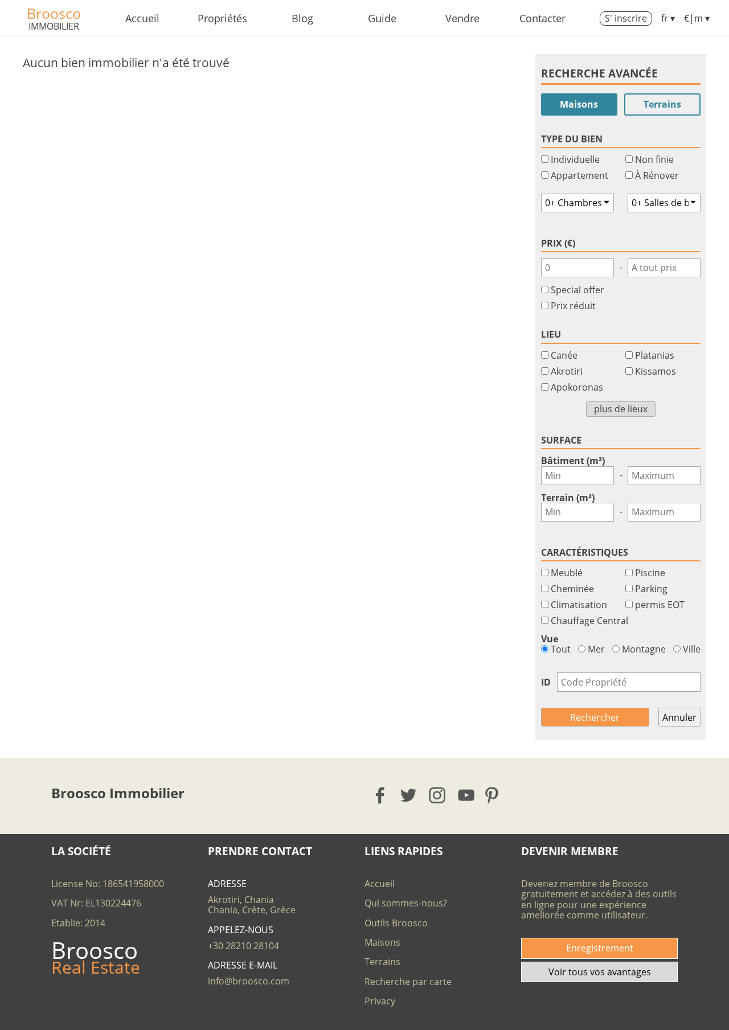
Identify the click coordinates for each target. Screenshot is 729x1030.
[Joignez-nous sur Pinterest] (495, 795)
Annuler (679, 717)
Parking (651, 588)
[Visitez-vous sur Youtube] (467, 795)
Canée (564, 355)
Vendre (462, 18)
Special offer (577, 290)
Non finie (654, 159)
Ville (691, 649)
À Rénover (657, 175)
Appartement (579, 175)
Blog (302, 18)
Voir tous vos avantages (599, 972)
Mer (595, 649)
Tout (559, 649)
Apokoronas (577, 387)
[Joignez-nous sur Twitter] (409, 795)
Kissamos (655, 371)
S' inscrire (626, 18)
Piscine (650, 573)
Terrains (662, 104)
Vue (549, 639)
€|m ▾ (697, 18)
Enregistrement (599, 948)
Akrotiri (567, 371)
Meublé (567, 573)
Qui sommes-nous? (405, 903)
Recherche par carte (408, 981)
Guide (382, 18)
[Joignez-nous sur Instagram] (438, 795)
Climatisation (579, 604)
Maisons (579, 104)
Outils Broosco (396, 923)
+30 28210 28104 (243, 945)
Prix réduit (573, 305)
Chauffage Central (589, 620)
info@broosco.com (248, 981)
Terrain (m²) (568, 498)
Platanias (654, 355)
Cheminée (572, 588)
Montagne (643, 649)
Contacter (542, 18)
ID (546, 682)
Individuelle (575, 159)
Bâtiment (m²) (573, 461)
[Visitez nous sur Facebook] (381, 795)
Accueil (142, 18)
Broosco (54, 13)
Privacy (379, 1001)
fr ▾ (668, 18)
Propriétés (222, 18)
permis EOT (660, 604)
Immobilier (53, 26)
